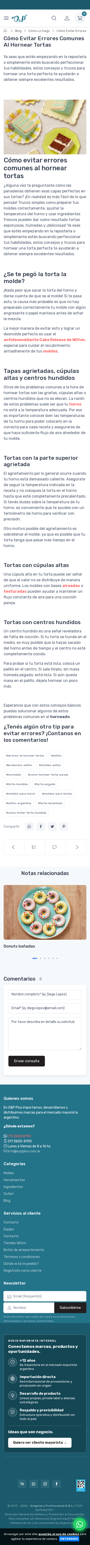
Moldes (9, 1173)
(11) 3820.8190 (19, 1136)
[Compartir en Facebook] (40, 826)
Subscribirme (70, 1307)
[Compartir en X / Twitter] (52, 826)
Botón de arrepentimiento (24, 1250)
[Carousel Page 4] (48, 958)
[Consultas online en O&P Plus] (22, 1484)
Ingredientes (13, 1187)
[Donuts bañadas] (45, 912)
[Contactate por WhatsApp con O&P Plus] (33, 1484)
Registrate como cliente (23, 1271)
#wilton (56, 755)
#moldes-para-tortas (57, 793)
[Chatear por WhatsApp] (79, 1524)
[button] (54, 18)
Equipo (9, 1229)
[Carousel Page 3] (44, 958)
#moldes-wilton (50, 765)
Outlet (9, 1194)
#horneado (13, 774)
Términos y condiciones (22, 1257)
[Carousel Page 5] (53, 958)
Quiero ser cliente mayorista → (40, 1442)
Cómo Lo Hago (39, 31)
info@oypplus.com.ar (23, 1151)
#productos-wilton (19, 765)
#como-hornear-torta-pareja (48, 774)
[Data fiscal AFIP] (80, 1485)
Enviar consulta (26, 1061)
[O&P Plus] (20, 18)
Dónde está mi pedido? (21, 1264)
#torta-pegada (44, 784)
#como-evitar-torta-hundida (26, 812)
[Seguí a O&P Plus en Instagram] (45, 1484)
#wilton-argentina (18, 803)
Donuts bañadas (19, 946)
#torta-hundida (17, 784)
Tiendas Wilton (15, 1243)
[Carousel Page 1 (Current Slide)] (34, 958)
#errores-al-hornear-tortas (25, 755)
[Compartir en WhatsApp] (29, 826)
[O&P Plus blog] (34, 847)
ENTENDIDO (69, 1538)
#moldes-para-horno (20, 793)
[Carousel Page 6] (57, 958)
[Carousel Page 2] (40, 958)
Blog (18, 31)
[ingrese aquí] (59, 1518)
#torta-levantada (50, 803)
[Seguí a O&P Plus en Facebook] (56, 1484)
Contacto (11, 1222)
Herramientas (14, 1180)
